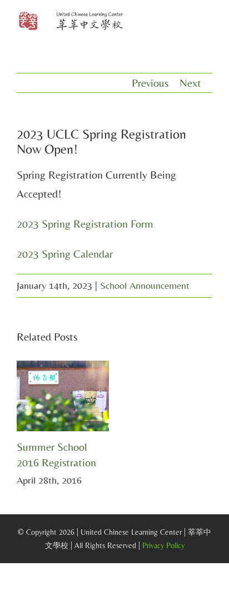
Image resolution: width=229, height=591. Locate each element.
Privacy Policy (163, 545)
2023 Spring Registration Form (85, 223)
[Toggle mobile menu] (207, 22)
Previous (150, 82)
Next (190, 82)
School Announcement (145, 285)
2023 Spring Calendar (65, 253)
